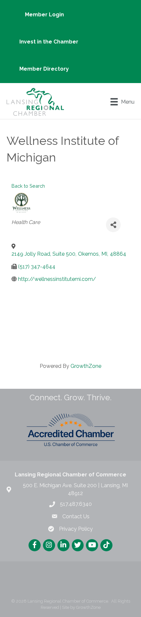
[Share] (113, 224)
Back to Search (28, 186)
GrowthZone (85, 366)
